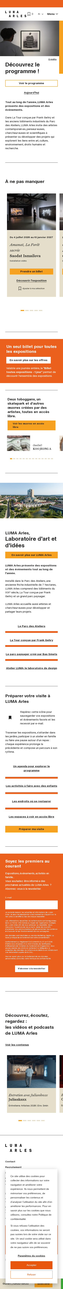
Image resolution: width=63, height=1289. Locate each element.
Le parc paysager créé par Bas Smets (31, 654)
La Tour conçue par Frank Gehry (31, 640)
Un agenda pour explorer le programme (31, 768)
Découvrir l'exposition (31, 280)
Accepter (31, 1265)
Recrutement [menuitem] (13, 1167)
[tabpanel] (31, 443)
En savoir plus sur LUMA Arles (32, 554)
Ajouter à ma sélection (34, 288)
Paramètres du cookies (31, 1255)
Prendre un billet (31, 271)
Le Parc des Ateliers (31, 626)
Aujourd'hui (31, 92)
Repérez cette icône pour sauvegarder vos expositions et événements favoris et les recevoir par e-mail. (37, 717)
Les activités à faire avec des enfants (31, 785)
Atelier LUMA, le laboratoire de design (31, 668)
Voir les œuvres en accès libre (28, 425)
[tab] (22, 310)
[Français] (41, 14)
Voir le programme (31, 83)
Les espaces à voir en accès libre (31, 816)
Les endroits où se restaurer (31, 801)
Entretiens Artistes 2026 (22, 1105)
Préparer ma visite (31, 829)
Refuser (31, 1274)
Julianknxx (17, 1099)
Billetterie (43, 1283)
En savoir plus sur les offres (28, 360)
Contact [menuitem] (10, 1161)
